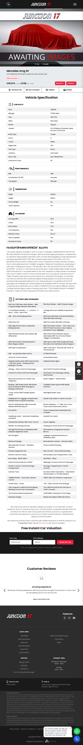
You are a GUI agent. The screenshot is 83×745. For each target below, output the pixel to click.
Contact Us (24, 669)
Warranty (24, 665)
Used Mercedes (24, 646)
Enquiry (59, 83)
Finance (70, 83)
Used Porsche (24, 653)
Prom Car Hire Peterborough (24, 672)
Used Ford (24, 649)
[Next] (79, 37)
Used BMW (24, 636)
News (59, 642)
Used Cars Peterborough (59, 636)
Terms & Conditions (28, 729)
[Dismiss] (70, 728)
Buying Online (24, 662)
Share (46, 64)
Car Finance (59, 639)
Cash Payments (43, 729)
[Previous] (4, 37)
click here (42, 523)
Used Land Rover (24, 639)
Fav (37, 64)
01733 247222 (13, 683)
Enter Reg (13, 538)
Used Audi (24, 642)
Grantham (13, 78)
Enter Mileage (38, 538)
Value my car (65, 542)
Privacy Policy (14, 729)
